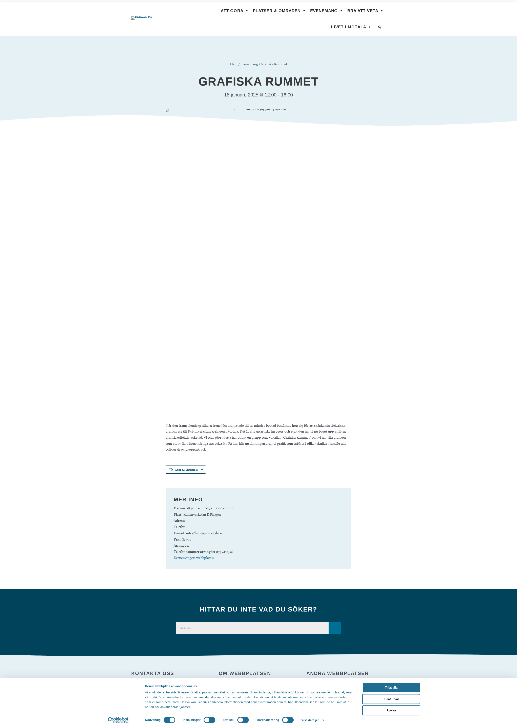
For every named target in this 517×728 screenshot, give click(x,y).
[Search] (335, 628)
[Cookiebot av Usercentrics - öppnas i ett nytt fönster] (118, 720)
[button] (380, 27)
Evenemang (324, 10)
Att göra (232, 10)
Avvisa (391, 710)
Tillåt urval (391, 699)
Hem (233, 64)
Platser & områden (277, 10)
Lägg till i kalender (186, 469)
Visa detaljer (310, 720)
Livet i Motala (348, 27)
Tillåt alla (391, 687)
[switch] (209, 720)
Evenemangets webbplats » (194, 558)
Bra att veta (362, 10)
